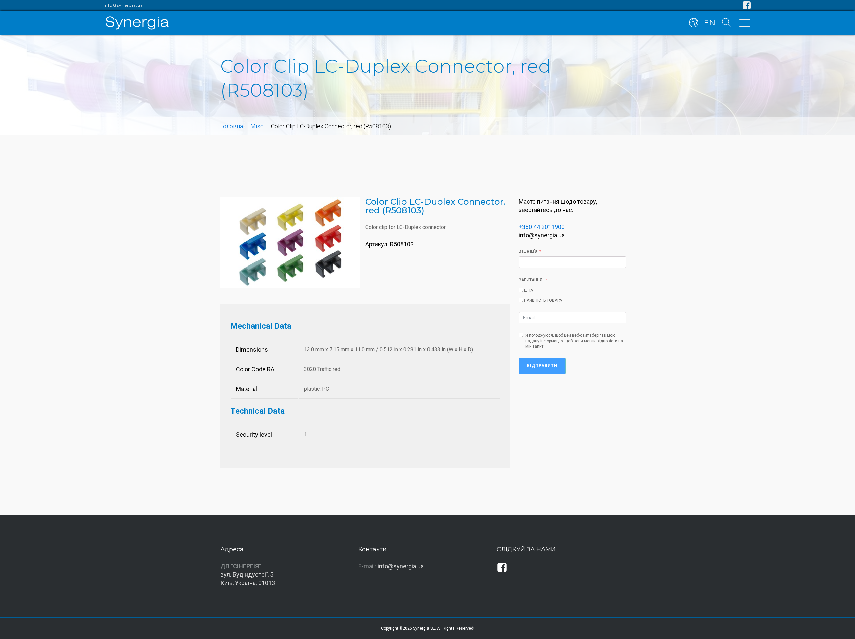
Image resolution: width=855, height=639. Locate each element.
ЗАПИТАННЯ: (531, 280)
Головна (231, 126)
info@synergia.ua (123, 5)
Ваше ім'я (528, 251)
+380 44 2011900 (542, 226)
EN (709, 22)
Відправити (542, 365)
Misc (257, 126)
